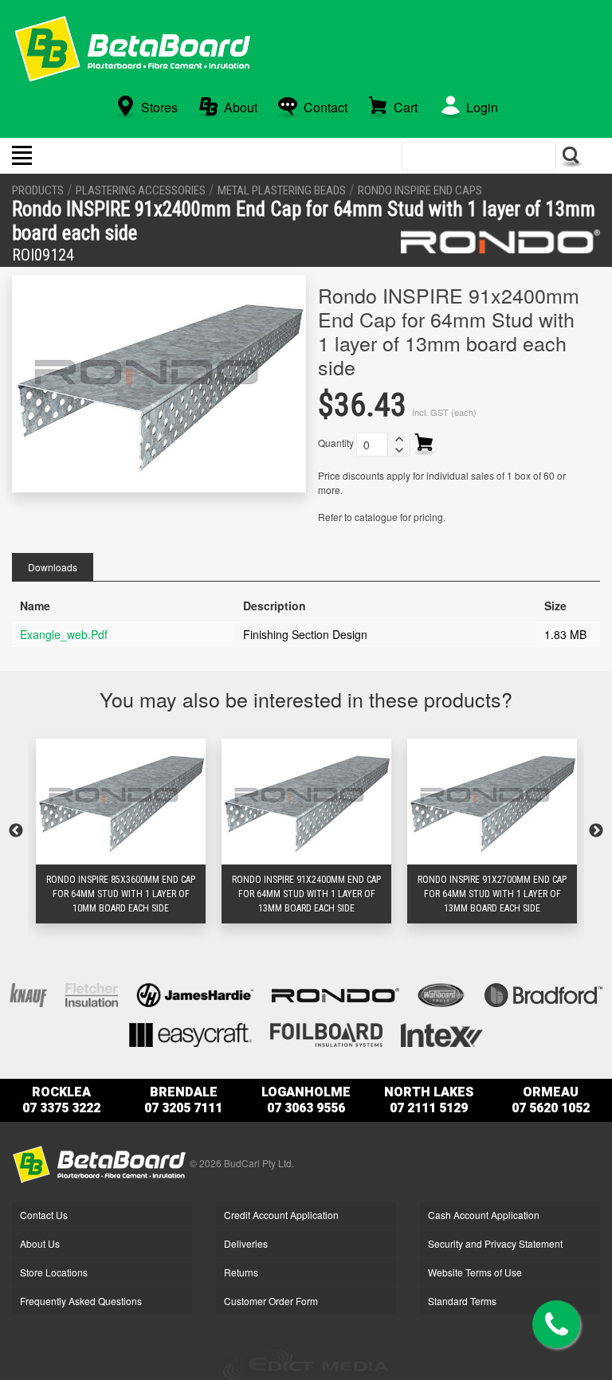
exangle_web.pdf (64, 634)
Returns (241, 1272)
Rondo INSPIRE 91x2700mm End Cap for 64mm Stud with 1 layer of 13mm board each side (492, 894)
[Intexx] (442, 1033)
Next (596, 831)
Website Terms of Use (475, 1272)
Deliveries (246, 1243)
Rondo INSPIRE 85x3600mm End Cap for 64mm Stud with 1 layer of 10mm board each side (120, 894)
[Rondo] (500, 241)
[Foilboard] (326, 1033)
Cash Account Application (483, 1214)
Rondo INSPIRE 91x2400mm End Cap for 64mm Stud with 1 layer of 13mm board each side (306, 894)
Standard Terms (462, 1300)
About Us (40, 1243)
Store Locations (54, 1272)
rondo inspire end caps (420, 190)
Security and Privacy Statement (495, 1243)
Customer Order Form (271, 1300)
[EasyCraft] (190, 1033)
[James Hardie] (194, 993)
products (38, 190)
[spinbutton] (372, 444)
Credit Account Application (281, 1214)
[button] (398, 439)
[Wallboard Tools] (442, 993)
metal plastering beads (282, 190)
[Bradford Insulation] (543, 993)
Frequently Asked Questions (81, 1300)
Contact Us (44, 1214)
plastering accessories (141, 190)
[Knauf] (28, 993)
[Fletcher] (91, 993)
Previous (16, 831)
